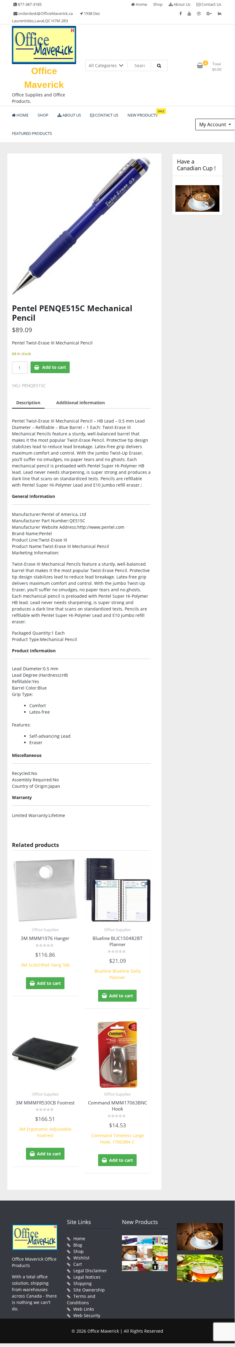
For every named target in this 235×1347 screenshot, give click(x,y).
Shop (158, 4)
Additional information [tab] (80, 402)
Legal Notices (87, 1277)
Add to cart (54, 367)
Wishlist (81, 1258)
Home (141, 4)
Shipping (82, 1283)
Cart (77, 1264)
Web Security (86, 1315)
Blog (77, 1245)
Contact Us (210, 4)
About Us (181, 4)
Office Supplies (45, 929)
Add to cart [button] (49, 983)
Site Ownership (89, 1290)
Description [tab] (28, 402)
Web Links (83, 1309)
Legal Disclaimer (90, 1270)
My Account (213, 124)
